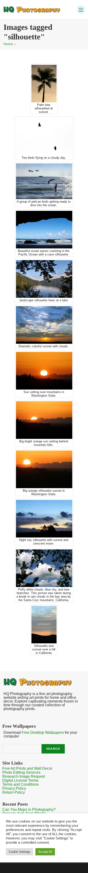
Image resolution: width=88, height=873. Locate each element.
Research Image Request (23, 776)
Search (53, 748)
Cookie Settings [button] (19, 852)
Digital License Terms (20, 780)
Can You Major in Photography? (29, 809)
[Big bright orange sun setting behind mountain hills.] (44, 420)
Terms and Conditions (20, 784)
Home (8, 44)
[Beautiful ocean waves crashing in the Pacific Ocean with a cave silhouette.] (44, 229)
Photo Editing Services (21, 772)
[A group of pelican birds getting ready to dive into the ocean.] (44, 181)
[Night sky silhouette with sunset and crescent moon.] (44, 518)
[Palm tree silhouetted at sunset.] (44, 83)
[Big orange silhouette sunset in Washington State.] (44, 469)
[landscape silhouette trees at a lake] (44, 279)
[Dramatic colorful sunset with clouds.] (44, 325)
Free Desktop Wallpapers (43, 732)
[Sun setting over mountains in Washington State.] (44, 371)
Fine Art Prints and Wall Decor (27, 768)
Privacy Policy (14, 788)
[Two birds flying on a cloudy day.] (44, 136)
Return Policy (13, 792)
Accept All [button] (45, 852)
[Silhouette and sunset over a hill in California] (44, 624)
